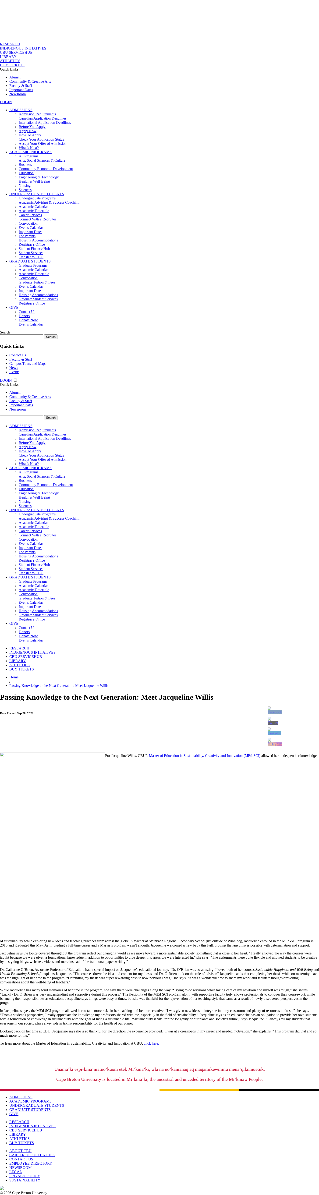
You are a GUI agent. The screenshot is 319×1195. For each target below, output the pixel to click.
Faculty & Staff (20, 86)
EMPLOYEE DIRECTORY (30, 1163)
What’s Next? (29, 148)
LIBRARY (8, 57)
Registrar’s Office (32, 244)
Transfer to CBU (31, 257)
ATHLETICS (10, 61)
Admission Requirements (37, 114)
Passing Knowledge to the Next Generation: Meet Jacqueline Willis (58, 686)
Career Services (30, 215)
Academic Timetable (34, 211)
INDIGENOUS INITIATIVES (23, 48)
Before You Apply (32, 127)
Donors (24, 316)
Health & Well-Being (34, 181)
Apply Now (27, 131)
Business (25, 165)
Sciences (25, 190)
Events (14, 372)
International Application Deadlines (45, 122)
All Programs (28, 156)
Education (26, 173)
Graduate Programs (33, 265)
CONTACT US (21, 1159)
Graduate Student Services (38, 299)
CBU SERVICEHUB (16, 52)
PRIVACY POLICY (24, 1176)
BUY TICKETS (12, 65)
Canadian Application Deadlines (42, 118)
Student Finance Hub (34, 249)
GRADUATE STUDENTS (30, 261)
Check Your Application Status (41, 139)
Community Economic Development (46, 169)
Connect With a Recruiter (37, 219)
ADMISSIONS (20, 110)
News (13, 368)
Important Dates (21, 90)
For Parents (27, 236)
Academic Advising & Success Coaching (49, 202)
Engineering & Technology (39, 177)
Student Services (31, 253)
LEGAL (15, 1172)
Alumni (15, 77)
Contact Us (27, 312)
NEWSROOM (20, 1168)
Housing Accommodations (38, 240)
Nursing (25, 186)
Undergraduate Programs (37, 198)
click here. (151, 1043)
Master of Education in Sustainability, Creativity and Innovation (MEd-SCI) (204, 756)
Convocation (28, 223)
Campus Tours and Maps (27, 363)
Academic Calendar (33, 207)
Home (13, 677)
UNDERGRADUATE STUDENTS (36, 194)
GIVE (13, 307)
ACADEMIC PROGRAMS (30, 152)
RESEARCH (10, 44)
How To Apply (30, 135)
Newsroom (17, 94)
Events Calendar (31, 228)
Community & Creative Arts (30, 81)
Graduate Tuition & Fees (37, 282)
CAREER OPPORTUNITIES (32, 1155)
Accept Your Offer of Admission (43, 143)
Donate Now (28, 320)
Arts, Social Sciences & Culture (42, 160)
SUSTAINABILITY (24, 1180)
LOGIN (6, 102)
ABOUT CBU (20, 1151)
